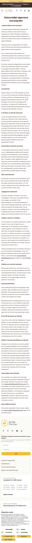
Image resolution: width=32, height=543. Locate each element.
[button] (2, 10)
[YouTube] (17, 431)
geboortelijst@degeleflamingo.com (15, 384)
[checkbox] (3, 529)
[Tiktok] (22, 431)
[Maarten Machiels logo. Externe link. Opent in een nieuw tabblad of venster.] (2, 510)
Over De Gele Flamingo (8, 467)
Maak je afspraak (8, 494)
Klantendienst (5, 464)
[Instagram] (12, 431)
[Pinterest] (8, 431)
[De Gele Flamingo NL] (9, 10)
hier (19, 525)
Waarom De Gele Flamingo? (9, 470)
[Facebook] (3, 431)
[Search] (17, 10)
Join (16, 453)
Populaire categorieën (8, 460)
